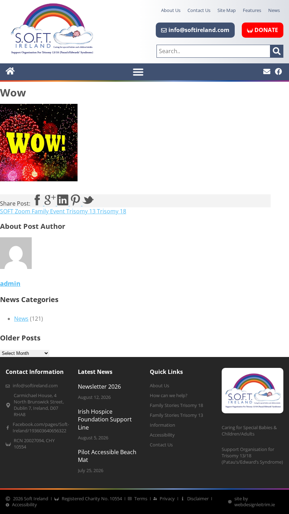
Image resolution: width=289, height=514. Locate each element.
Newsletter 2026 (99, 386)
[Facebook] (278, 71)
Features (252, 10)
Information (162, 425)
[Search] (276, 51)
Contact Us (198, 10)
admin (10, 283)
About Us (170, 10)
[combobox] (213, 51)
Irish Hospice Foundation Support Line (105, 419)
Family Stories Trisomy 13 (176, 415)
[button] (138, 71)
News (274, 10)
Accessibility (162, 435)
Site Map (226, 10)
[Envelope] (267, 71)
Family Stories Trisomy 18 (176, 405)
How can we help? (168, 396)
